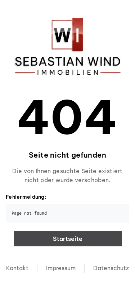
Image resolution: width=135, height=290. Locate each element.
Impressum (61, 268)
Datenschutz (111, 268)
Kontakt (17, 268)
